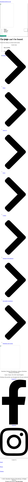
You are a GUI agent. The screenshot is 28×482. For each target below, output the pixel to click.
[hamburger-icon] (26, 30)
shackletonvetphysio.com (5, 1)
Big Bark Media (19, 481)
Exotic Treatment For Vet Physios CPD (12, 43)
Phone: (1, 466)
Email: (1, 462)
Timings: (2, 471)
